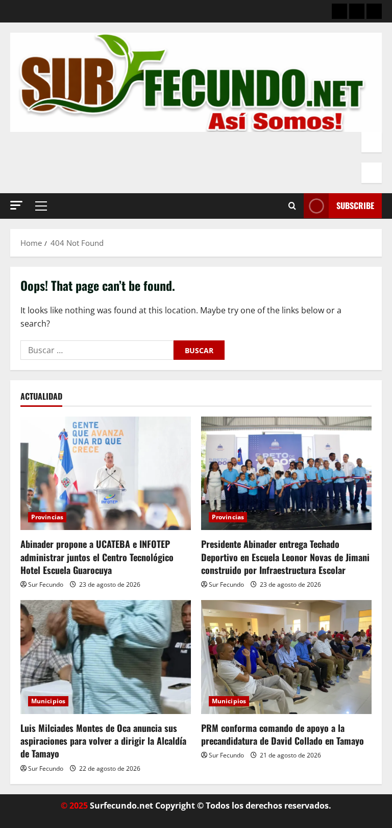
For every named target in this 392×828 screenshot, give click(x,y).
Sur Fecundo (45, 584)
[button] (16, 205)
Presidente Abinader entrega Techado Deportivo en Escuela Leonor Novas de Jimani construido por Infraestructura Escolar (285, 556)
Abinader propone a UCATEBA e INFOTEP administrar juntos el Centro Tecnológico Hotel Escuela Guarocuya (97, 556)
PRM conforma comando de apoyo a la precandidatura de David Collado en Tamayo (282, 734)
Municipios (48, 701)
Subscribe (355, 205)
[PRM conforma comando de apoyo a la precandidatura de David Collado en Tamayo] (286, 657)
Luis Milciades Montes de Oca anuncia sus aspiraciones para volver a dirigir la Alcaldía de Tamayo (103, 740)
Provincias (47, 517)
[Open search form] (292, 206)
